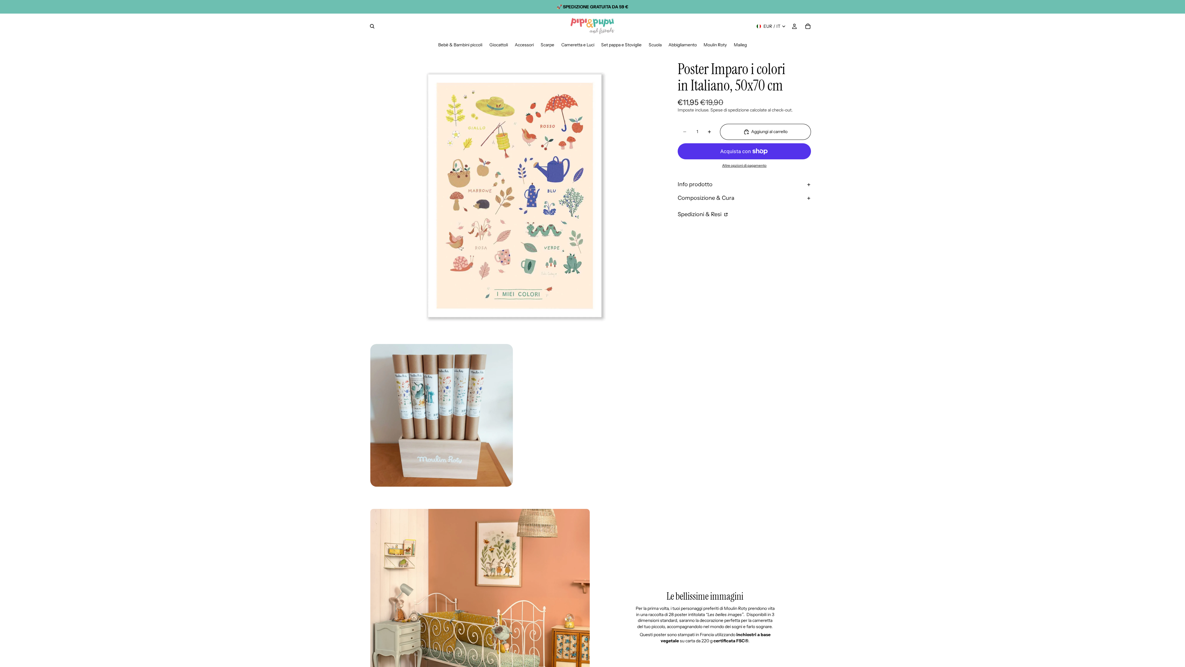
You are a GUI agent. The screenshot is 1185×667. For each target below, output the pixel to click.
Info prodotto (695, 184)
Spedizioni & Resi (700, 214)
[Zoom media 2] (441, 415)
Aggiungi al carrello (769, 131)
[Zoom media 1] (514, 195)
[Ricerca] (372, 26)
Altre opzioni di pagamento (744, 165)
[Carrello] (808, 26)
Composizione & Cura (706, 198)
